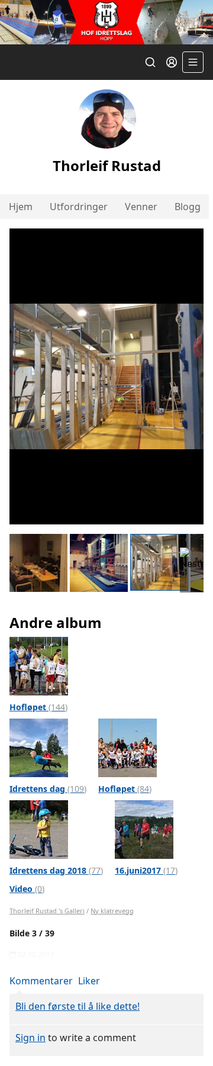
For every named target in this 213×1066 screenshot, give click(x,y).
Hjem (21, 206)
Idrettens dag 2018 (56, 870)
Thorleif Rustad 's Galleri (47, 910)
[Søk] (150, 62)
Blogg (188, 206)
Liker (89, 980)
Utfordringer (79, 206)
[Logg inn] (171, 62)
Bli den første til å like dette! (77, 1006)
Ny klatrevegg (112, 910)
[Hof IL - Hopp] (106, 22)
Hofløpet (38, 707)
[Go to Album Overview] (38, 664)
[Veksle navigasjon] (193, 62)
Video (26, 888)
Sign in (30, 1037)
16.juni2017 (146, 870)
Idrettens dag (47, 788)
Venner (141, 206)
